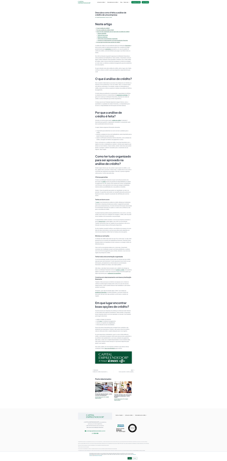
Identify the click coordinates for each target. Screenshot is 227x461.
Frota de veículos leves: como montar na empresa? (103, 394)
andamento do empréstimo (114, 273)
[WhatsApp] (92, 433)
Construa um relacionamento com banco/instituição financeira (113, 40)
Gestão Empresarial (99, 396)
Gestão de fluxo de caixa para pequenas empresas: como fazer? (122, 396)
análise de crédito (116, 120)
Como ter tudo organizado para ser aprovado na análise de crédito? (113, 31)
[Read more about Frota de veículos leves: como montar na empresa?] (104, 386)
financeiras (127, 45)
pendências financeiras (100, 292)
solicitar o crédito (120, 269)
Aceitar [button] (130, 458)
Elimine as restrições (102, 37)
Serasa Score (102, 221)
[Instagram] (95, 433)
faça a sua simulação (110, 348)
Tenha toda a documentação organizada (107, 38)
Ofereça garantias (102, 33)
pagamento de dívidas (122, 95)
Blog (121, 2)
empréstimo (108, 49)
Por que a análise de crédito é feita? (105, 30)
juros (100, 321)
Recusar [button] (135, 458)
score (97, 202)
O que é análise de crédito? (103, 28)
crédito (104, 181)
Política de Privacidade (98, 455)
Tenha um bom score (103, 35)
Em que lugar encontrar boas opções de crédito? (108, 42)
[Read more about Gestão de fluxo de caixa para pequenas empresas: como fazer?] (123, 387)
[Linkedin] (94, 433)
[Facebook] (97, 433)
